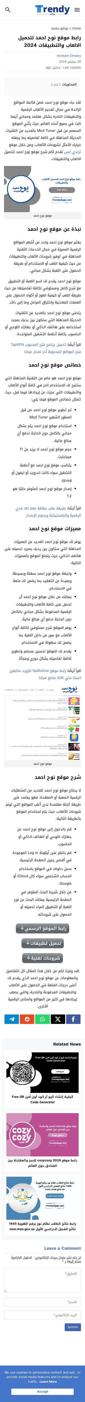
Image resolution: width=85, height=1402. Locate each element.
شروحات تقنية (45, 958)
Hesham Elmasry (69, 56)
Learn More (48, 1382)
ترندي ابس (72, 152)
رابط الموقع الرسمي (46, 929)
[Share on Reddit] (27, 1019)
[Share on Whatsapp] (42, 1019)
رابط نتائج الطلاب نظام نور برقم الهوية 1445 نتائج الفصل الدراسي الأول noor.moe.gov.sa (42, 1226)
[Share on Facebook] (73, 1019)
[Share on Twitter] (58, 1019)
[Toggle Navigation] (78, 10)
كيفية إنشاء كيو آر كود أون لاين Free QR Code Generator (42, 1099)
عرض (55, 84)
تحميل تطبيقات (45, 943)
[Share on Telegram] (12, 1019)
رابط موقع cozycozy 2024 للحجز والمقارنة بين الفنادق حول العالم (42, 1163)
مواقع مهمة (59, 28)
